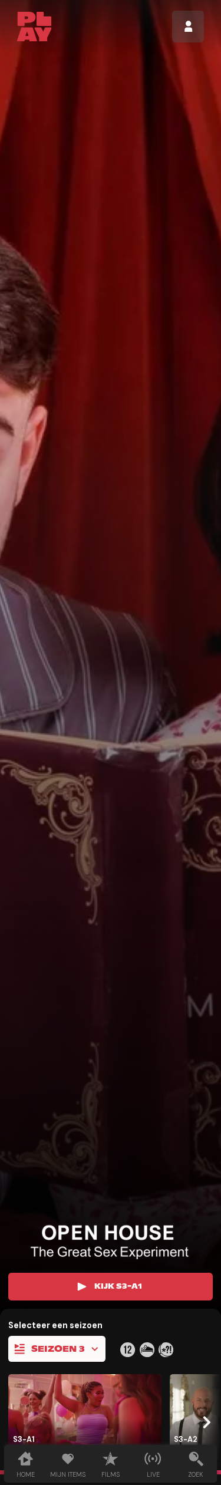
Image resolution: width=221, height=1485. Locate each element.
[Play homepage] (34, 26)
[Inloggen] (188, 26)
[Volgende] (205, 1422)
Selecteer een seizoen (55, 1325)
